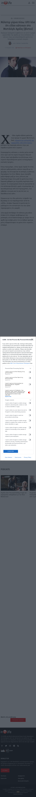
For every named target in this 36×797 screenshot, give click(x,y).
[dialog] (18, 399)
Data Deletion (8, 457)
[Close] (32, 339)
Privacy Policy (27, 457)
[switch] (29, 372)
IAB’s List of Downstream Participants (20, 363)
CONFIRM (11, 451)
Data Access (18, 457)
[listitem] (18, 368)
